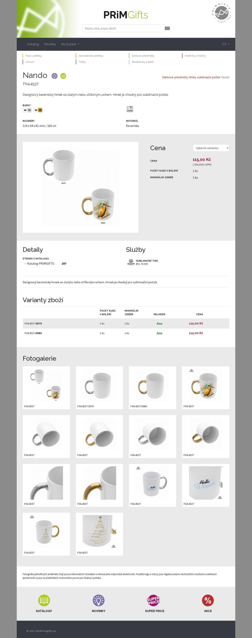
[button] (44, 604)
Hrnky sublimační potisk (204, 77)
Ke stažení (69, 44)
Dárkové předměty (143, 55)
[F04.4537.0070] (99, 385)
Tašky (82, 61)
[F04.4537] (80, 187)
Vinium (30, 61)
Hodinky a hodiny (195, 55)
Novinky (50, 44)
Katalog (33, 44)
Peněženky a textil (143, 61)
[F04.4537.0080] (152, 385)
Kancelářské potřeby (91, 55)
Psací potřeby (34, 55)
